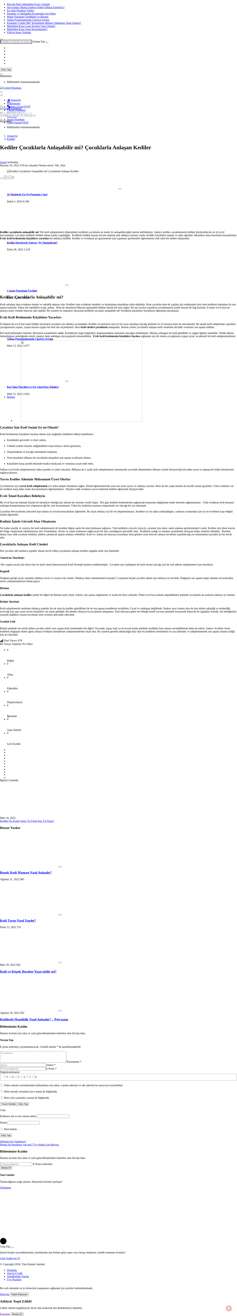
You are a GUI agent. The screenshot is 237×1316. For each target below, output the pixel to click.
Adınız (51, 1065)
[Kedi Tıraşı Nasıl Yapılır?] (29, 913)
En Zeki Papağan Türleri (20, 10)
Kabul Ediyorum (19, 1294)
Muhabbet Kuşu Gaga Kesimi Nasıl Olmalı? (31, 26)
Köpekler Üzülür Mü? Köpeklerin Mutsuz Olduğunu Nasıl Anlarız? (44, 23)
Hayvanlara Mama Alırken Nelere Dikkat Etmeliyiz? (36, 7)
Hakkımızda (13, 103)
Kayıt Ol (15, 1258)
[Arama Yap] (1, 39)
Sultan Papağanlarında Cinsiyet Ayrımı (28, 19)
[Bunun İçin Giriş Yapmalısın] (1, 178)
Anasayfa (15, 99)
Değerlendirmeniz (10, 1072)
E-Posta (51, 1068)
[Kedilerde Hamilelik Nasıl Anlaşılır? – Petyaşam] (29, 1009)
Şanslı (3, 162)
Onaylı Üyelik (15, 1273)
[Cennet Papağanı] (10, 87)
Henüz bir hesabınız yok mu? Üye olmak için (29, 1144)
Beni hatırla (10, 1129)
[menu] (1, 95)
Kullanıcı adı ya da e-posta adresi (18, 1116)
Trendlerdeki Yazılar (18, 1276)
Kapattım (5, 1314)
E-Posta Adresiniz (42, 1164)
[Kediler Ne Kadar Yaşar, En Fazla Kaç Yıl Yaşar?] (29, 814)
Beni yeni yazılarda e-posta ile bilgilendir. (26, 1097)
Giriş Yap (6, 69)
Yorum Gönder (8, 1104)
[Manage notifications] (229, 1308)
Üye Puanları (14, 1279)
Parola (3, 1122)
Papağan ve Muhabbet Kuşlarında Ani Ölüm (31, 13)
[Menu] (1, 91)
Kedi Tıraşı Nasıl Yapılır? (18, 920)
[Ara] (47, 42)
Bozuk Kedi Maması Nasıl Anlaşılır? (26, 872)
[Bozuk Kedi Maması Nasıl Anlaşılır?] (29, 865)
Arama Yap (39, 41)
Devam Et (17, 1314)
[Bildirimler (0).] (1, 73)
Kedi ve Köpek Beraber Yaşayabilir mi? (28, 971)
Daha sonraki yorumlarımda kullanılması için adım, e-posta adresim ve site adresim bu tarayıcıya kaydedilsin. (63, 1085)
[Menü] (1, 106)
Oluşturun (5, 1187)
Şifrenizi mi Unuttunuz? (13, 1141)
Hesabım (12, 1270)
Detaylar (4, 1294)
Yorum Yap (6, 1040)
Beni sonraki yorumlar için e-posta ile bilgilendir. (30, 1091)
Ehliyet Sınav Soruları (19, 32)
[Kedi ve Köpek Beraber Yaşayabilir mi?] (29, 961)
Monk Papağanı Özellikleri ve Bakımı (27, 16)
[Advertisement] (118, 203)
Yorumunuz (73, 1061)
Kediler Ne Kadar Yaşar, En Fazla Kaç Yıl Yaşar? (27, 821)
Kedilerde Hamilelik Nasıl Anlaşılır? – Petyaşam (34, 1019)
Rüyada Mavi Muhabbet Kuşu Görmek (28, 4)
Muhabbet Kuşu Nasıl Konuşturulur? (27, 29)
